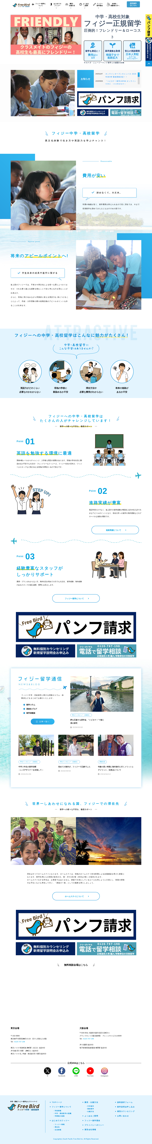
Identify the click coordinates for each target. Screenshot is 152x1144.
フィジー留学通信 (92, 1120)
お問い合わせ (123, 1116)
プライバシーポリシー (94, 1125)
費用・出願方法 (91, 1102)
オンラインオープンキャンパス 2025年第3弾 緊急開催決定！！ (120, 75)
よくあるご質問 (91, 1116)
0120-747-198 (19, 1042)
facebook (61, 1076)
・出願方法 (90, 1111)
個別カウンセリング (126, 1111)
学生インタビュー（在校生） (81, 715)
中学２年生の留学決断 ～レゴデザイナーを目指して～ (31, 768)
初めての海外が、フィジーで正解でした (74, 767)
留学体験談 (30, 713)
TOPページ (57, 1102)
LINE (76, 1076)
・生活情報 (57, 1129)
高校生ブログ (31, 709)
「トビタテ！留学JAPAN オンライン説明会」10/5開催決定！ (120, 82)
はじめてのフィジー (61, 1120)
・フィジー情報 (59, 1124)
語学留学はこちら (133, 4)
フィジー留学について (61, 1107)
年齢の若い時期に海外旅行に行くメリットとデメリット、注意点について (116, 768)
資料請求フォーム (125, 1102)
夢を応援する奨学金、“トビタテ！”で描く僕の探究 (87, 721)
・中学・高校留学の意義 (62, 1113)
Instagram (104, 1076)
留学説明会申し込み (126, 1107)
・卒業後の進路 (59, 1116)
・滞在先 (56, 1127)
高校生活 (102, 762)
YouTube (90, 1076)
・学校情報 (57, 1110)
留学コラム (30, 705)
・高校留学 (90, 1108)
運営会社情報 (90, 1129)
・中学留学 (90, 1106)
